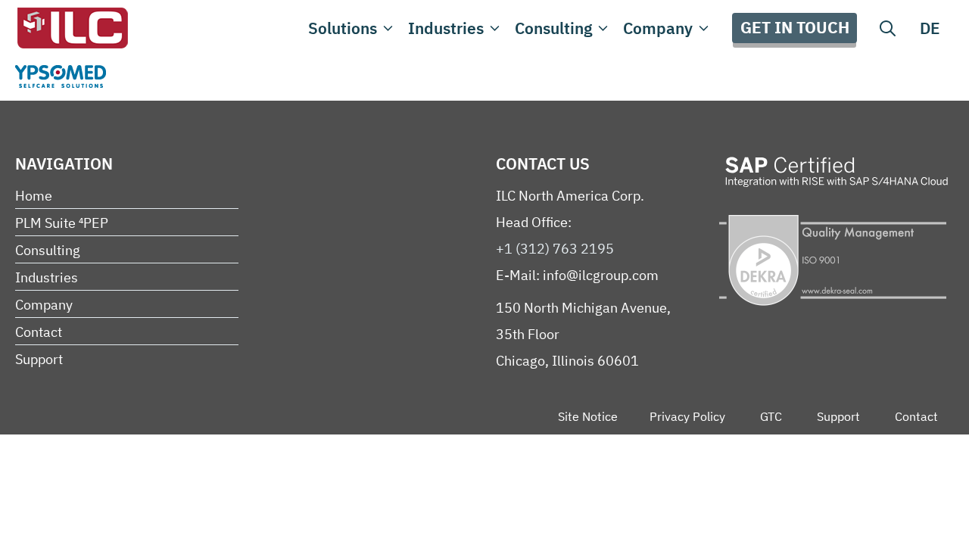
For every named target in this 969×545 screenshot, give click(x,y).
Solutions (342, 28)
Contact (38, 332)
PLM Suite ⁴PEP (61, 223)
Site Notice (588, 416)
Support (39, 359)
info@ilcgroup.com (601, 275)
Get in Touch (794, 27)
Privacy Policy (687, 416)
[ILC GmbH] (72, 28)
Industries (446, 28)
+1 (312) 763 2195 (555, 248)
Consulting (553, 28)
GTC (771, 416)
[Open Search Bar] (887, 28)
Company (658, 28)
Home (33, 195)
